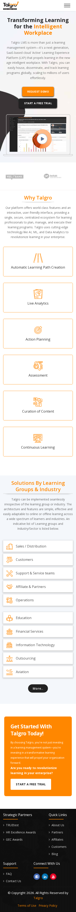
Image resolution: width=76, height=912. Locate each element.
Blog (55, 854)
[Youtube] (53, 876)
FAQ (9, 874)
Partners (57, 832)
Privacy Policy (48, 906)
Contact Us (13, 881)
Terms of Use (27, 906)
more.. (38, 688)
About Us (58, 825)
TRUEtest (12, 825)
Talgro (38, 898)
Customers (59, 847)
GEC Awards (14, 839)
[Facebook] (37, 876)
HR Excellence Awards (21, 832)
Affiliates (57, 839)
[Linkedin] (45, 876)
